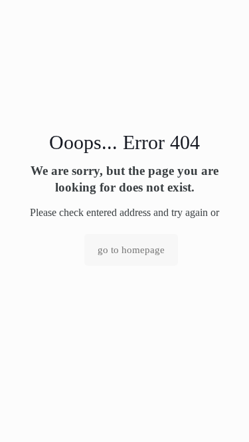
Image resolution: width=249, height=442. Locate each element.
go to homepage (131, 250)
